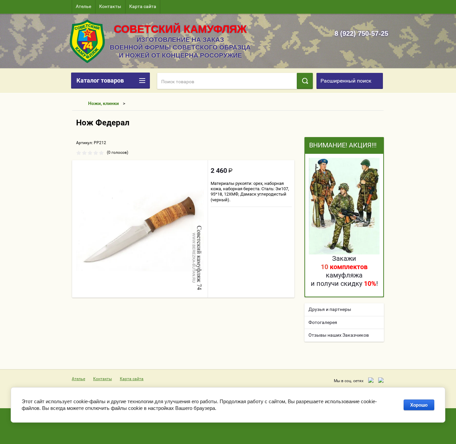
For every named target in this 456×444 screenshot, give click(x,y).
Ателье (83, 6)
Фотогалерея (322, 322)
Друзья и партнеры (329, 309)
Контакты (110, 6)
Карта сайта (142, 6)
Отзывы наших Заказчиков (338, 335)
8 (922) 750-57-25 (361, 33)
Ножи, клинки (103, 103)
